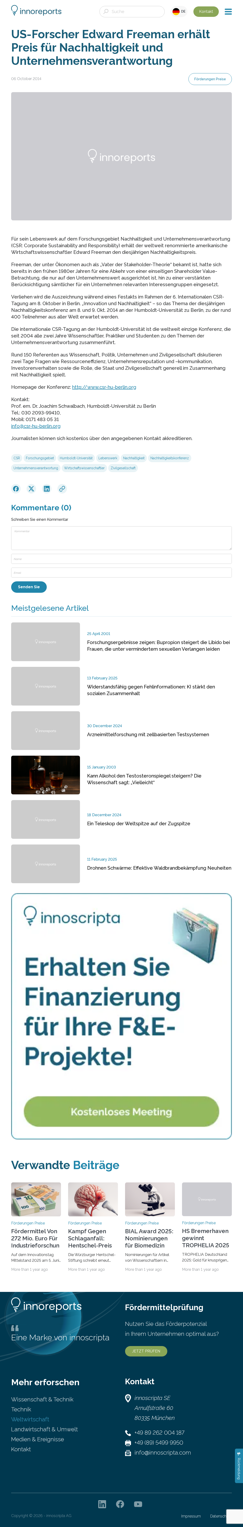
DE (183, 11)
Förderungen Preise (210, 79)
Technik (21, 1409)
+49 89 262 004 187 (159, 1432)
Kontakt (206, 11)
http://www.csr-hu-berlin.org (104, 387)
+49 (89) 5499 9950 (159, 1442)
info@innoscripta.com (163, 1452)
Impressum (191, 1516)
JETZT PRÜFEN (146, 1351)
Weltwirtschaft (30, 1419)
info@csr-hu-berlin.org (36, 426)
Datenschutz (221, 1516)
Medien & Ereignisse (37, 1439)
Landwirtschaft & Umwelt (44, 1429)
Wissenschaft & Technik (42, 1399)
